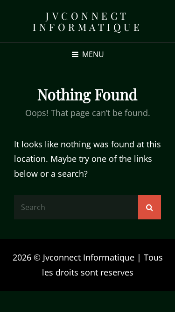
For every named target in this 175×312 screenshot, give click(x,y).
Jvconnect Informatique (87, 21)
